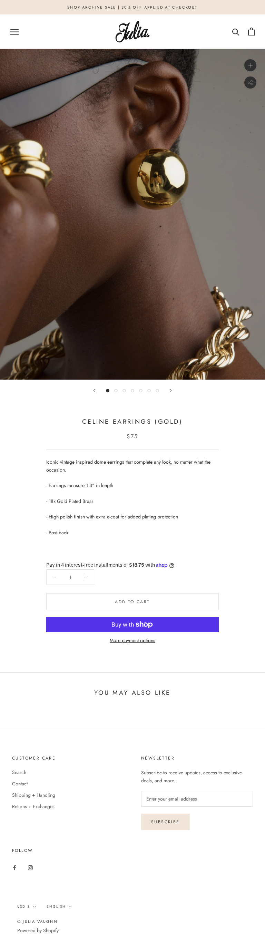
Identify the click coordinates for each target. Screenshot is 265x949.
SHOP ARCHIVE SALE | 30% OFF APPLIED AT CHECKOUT (132, 7)
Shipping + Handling (33, 795)
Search (19, 772)
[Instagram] (30, 867)
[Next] (171, 390)
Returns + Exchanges (33, 806)
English (56, 906)
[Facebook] (14, 867)
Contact (20, 783)
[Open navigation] (14, 31)
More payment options (132, 640)
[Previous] (94, 390)
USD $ (23, 906)
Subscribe (165, 822)
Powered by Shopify (38, 930)
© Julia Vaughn (37, 921)
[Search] (235, 31)
